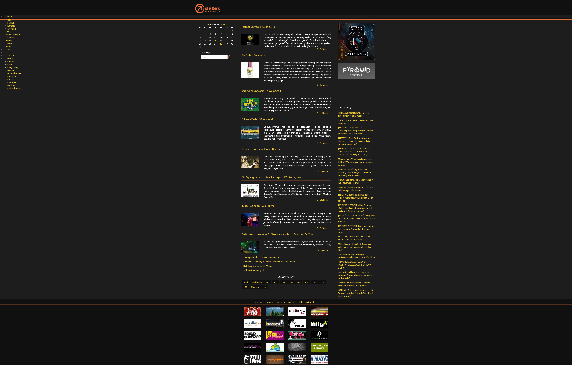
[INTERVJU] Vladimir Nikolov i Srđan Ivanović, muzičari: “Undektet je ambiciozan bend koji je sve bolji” (354, 151)
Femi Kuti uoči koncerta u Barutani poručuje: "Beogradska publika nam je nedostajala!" (355, 275)
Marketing (280, 302)
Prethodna (257, 282)
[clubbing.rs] (319, 311)
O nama (269, 302)
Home (291, 302)
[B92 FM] (252, 311)
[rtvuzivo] (319, 359)
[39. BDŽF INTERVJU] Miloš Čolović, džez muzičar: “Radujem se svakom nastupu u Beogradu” (356, 218)
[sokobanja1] (275, 347)
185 (291, 282)
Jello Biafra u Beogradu (254, 270)
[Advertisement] (321, 6)
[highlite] (252, 347)
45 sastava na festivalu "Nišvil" (258, 205)
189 (314, 282)
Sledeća (255, 287)
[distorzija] (297, 311)
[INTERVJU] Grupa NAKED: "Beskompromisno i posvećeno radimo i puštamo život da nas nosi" (356, 131)
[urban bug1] (319, 323)
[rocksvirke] (297, 346)
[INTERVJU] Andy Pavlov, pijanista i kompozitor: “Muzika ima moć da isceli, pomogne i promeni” (355, 141)
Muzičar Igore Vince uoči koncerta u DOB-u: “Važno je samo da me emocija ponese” (355, 162)
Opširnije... (324, 113)
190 (322, 282)
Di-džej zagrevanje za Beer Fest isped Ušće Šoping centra (272, 177)
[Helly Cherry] (297, 359)
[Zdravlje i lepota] (319, 347)
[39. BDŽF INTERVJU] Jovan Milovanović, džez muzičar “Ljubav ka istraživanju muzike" (356, 229)
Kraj (264, 287)
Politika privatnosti (305, 302)
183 (275, 282)
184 (283, 282)
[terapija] (252, 323)
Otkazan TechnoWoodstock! (257, 119)
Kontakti (259, 302)
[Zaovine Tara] (275, 311)
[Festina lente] (252, 359)
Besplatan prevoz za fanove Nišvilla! (260, 149)
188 (306, 282)
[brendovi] (275, 323)
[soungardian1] (252, 335)
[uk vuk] (275, 335)
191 (245, 287)
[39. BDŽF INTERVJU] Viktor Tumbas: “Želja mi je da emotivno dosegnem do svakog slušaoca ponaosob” (355, 208)
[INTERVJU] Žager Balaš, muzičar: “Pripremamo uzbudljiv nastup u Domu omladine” (355, 198)
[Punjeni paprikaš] (275, 359)
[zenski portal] (297, 335)
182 (268, 282)
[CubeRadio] (319, 335)
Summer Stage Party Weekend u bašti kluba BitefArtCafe (269, 262)
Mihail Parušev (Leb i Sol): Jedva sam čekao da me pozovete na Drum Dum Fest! (355, 247)
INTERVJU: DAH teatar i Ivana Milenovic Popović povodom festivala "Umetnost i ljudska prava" (356, 293)
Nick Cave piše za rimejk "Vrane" (258, 266)
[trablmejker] (297, 323)
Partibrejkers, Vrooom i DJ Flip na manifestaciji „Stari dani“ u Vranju (278, 234)
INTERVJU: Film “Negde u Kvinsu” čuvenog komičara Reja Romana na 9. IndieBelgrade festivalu (355, 172)
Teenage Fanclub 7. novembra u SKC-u (261, 257)
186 (299, 282)
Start (246, 282)
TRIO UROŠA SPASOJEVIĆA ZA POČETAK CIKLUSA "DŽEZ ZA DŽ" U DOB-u (354, 265)
